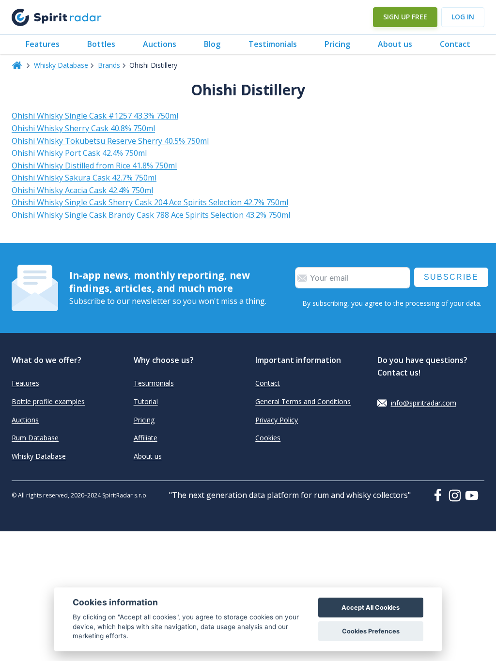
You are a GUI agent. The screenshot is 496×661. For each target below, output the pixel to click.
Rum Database (35, 437)
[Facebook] (440, 495)
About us (395, 44)
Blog (212, 44)
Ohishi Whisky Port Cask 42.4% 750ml (79, 153)
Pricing (337, 44)
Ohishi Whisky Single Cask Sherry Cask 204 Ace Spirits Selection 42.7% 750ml (150, 202)
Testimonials (272, 44)
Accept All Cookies (370, 607)
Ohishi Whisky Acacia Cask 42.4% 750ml (82, 190)
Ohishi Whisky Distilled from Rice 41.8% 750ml (94, 165)
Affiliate (145, 437)
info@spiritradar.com (423, 402)
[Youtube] (474, 495)
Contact (455, 44)
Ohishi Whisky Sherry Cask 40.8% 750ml (83, 128)
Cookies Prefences (371, 631)
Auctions (159, 44)
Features (43, 44)
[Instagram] (456, 495)
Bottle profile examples (48, 401)
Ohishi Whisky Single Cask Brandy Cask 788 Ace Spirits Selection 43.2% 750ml (151, 215)
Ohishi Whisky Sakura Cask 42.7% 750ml (84, 177)
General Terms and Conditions (303, 401)
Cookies (267, 437)
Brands (109, 65)
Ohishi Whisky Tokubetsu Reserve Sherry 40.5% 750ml (110, 140)
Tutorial (146, 401)
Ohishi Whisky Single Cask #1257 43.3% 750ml (95, 115)
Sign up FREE (405, 16)
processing (422, 303)
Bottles (101, 44)
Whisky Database (61, 65)
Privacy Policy (276, 419)
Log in (462, 16)
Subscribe (451, 277)
